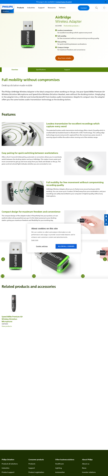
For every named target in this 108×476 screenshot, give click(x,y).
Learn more (34, 240)
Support (41, 7)
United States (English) (64, 2)
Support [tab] (67, 69)
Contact (84, 7)
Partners (62, 7)
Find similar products (71, 25)
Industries (31, 7)
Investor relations (89, 472)
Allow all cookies (66, 246)
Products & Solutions (10, 463)
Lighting (58, 467)
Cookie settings (42, 246)
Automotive (60, 472)
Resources (52, 7)
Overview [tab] (14, 69)
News (84, 467)
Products (20, 7)
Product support (8, 472)
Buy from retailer (64, 58)
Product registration (36, 472)
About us (85, 463)
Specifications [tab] (41, 69)
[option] (15, 259)
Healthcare (59, 463)
